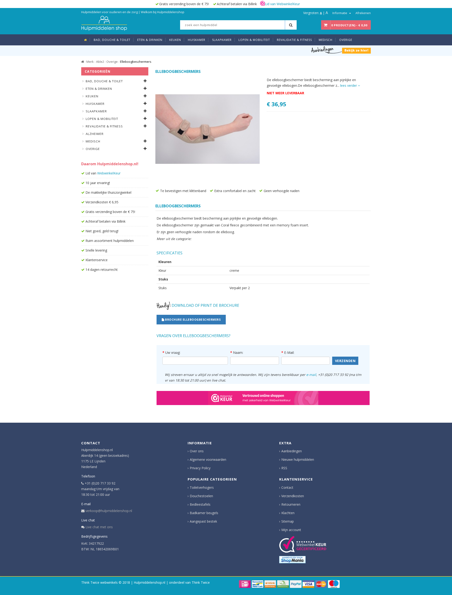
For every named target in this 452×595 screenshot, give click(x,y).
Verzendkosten (292, 496)
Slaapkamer (96, 111)
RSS (284, 468)
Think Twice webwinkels (99, 582)
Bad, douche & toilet (104, 81)
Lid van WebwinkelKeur (282, 4)
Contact (287, 487)
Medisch (93, 141)
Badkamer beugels (204, 513)
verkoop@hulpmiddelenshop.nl (108, 510)
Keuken (92, 96)
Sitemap (287, 521)
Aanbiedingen (291, 451)
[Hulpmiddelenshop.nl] (104, 22)
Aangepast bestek (203, 521)
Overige (112, 61)
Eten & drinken (99, 89)
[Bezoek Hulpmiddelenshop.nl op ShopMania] (292, 559)
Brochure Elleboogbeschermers (192, 320)
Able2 (100, 61)
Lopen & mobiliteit (102, 119)
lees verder (349, 85)
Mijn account (291, 530)
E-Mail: (289, 352)
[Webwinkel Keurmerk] (263, 398)
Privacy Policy (200, 468)
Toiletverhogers (202, 487)
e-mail (311, 374)
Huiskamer (95, 104)
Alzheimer (95, 134)
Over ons (197, 451)
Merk (90, 61)
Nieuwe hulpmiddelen (297, 459)
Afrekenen (363, 13)
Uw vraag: (172, 352)
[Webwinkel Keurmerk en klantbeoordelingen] (302, 544)
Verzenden (345, 361)
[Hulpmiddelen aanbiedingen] (341, 49)
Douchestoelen (201, 496)
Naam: (238, 352)
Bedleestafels (200, 504)
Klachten (288, 513)
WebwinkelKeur (109, 173)
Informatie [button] (340, 13)
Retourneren (290, 504)
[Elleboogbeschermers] (207, 129)
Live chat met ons (99, 527)
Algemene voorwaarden (208, 459)
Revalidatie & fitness (104, 126)
